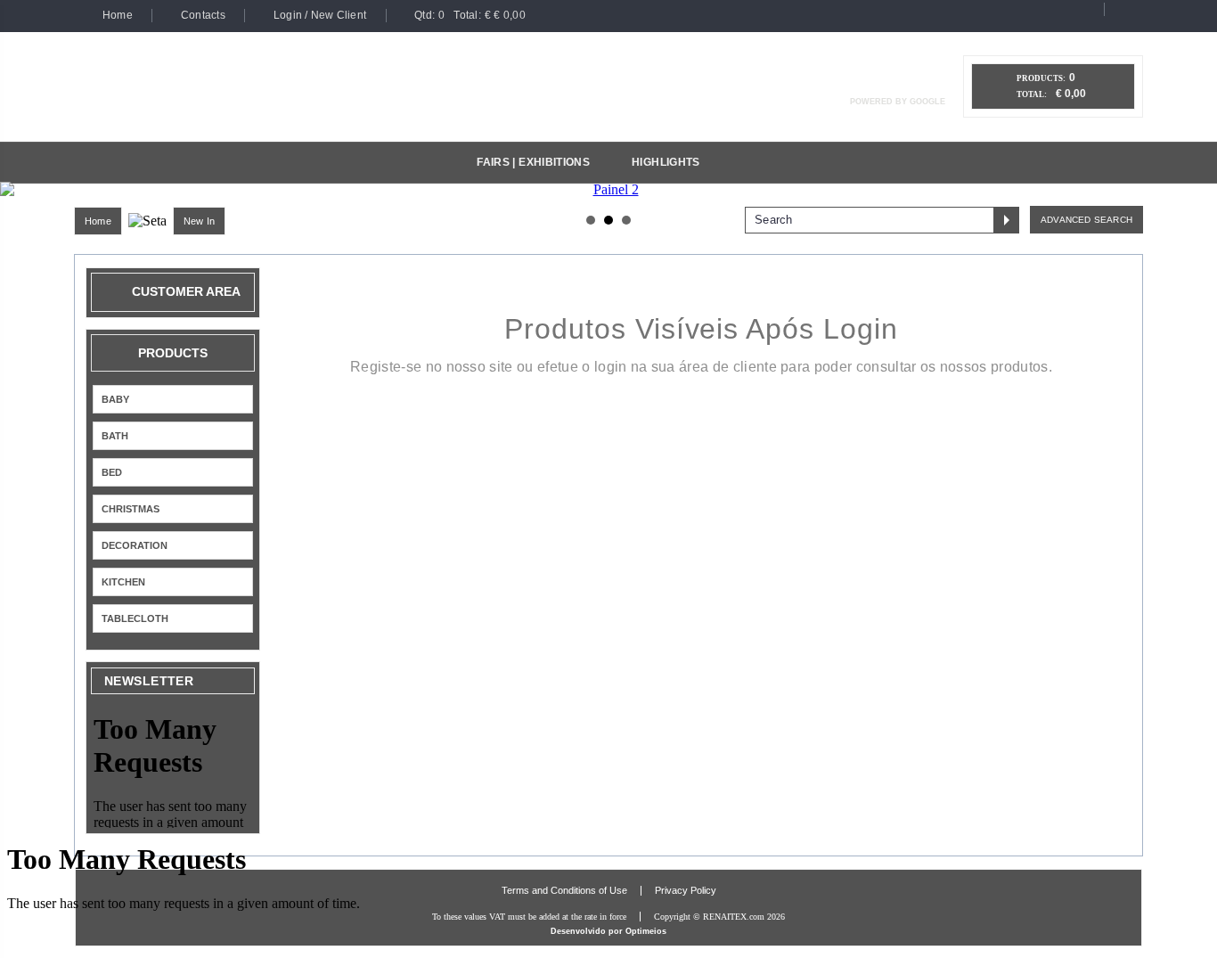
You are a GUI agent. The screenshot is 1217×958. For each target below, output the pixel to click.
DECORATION (134, 545)
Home (98, 221)
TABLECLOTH (135, 618)
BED (112, 472)
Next (1194, 190)
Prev (23, 190)
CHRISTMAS (130, 509)
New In (199, 221)
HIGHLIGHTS (666, 162)
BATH (115, 435)
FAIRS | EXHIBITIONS (533, 162)
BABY (115, 399)
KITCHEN (123, 582)
